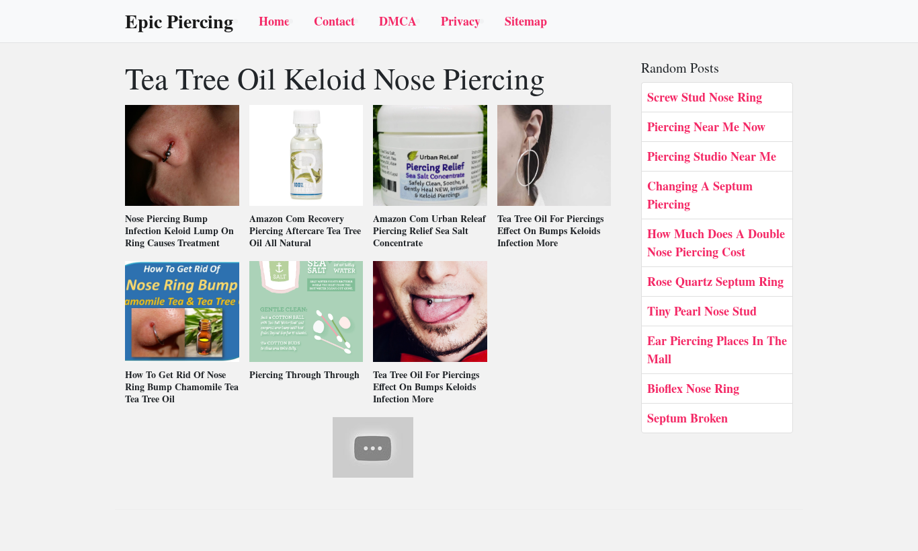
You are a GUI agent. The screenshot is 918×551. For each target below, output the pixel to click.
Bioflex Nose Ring (693, 388)
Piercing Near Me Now (706, 126)
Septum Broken (687, 418)
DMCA (398, 21)
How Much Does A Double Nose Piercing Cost (716, 242)
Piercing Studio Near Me (711, 156)
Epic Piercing (179, 21)
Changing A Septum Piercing (700, 195)
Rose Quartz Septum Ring (715, 281)
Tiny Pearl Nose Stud (702, 311)
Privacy (461, 21)
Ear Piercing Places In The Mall (717, 349)
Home (274, 21)
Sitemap (526, 21)
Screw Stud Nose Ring (704, 97)
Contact (334, 21)
